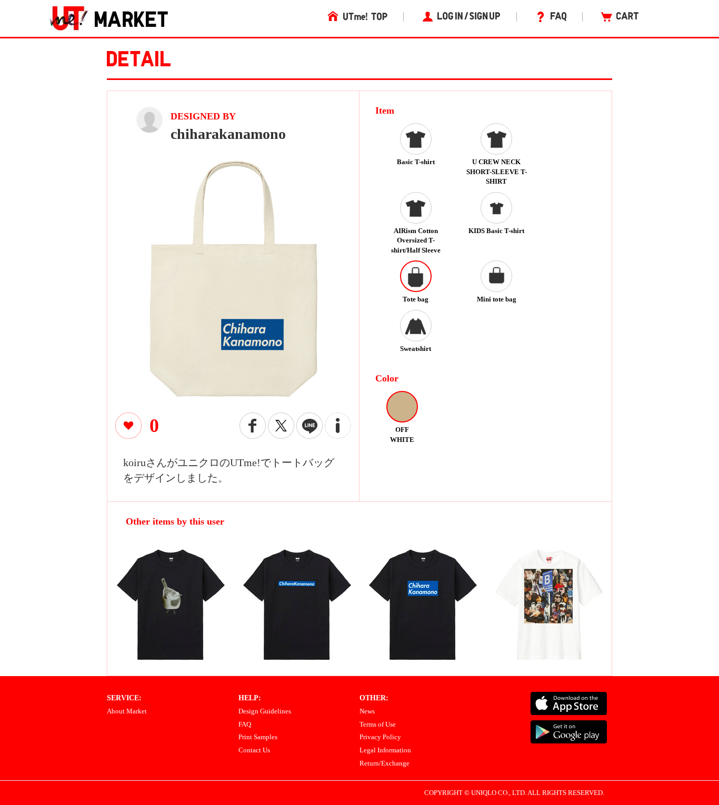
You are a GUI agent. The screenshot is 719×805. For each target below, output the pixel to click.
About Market (127, 711)
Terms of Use (377, 724)
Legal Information (385, 750)
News (367, 711)
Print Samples (257, 737)
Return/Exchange (384, 763)
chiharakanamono (228, 134)
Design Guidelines (264, 711)
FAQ (244, 724)
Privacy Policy (380, 737)
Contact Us (254, 750)
